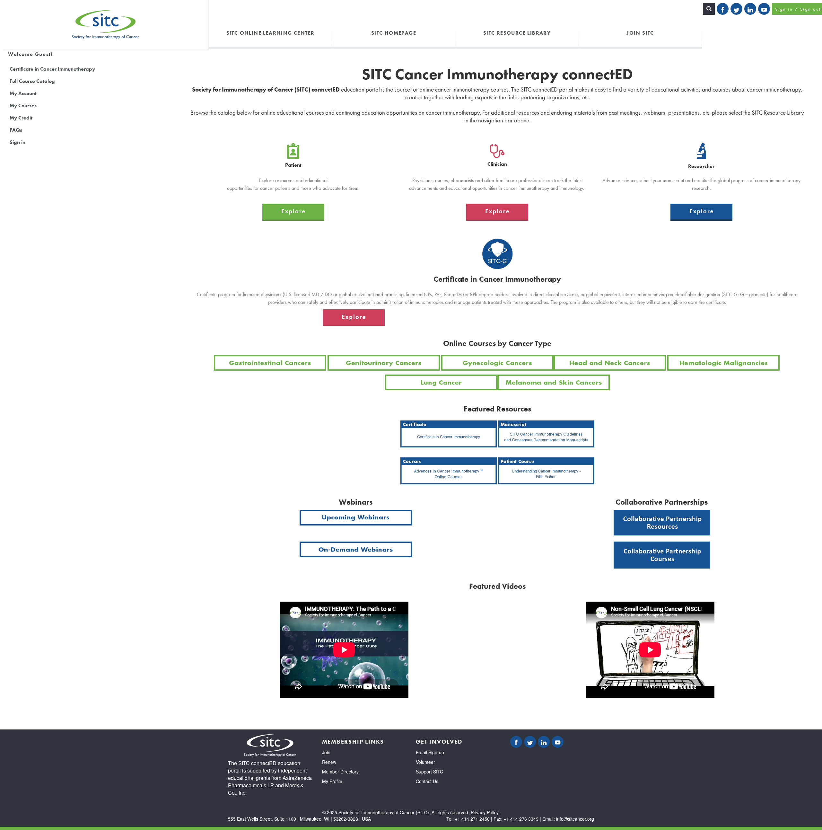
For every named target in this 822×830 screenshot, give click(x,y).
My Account (23, 93)
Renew (329, 762)
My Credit (21, 117)
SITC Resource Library (517, 32)
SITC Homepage (393, 32)
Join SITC (640, 32)
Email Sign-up (430, 752)
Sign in (17, 142)
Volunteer (425, 762)
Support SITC (429, 771)
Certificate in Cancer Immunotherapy (52, 69)
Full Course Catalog (32, 81)
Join (326, 752)
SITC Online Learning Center (270, 32)
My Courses (23, 105)
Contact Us (427, 781)
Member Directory (340, 771)
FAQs (16, 130)
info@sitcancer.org (575, 819)
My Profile (332, 781)
